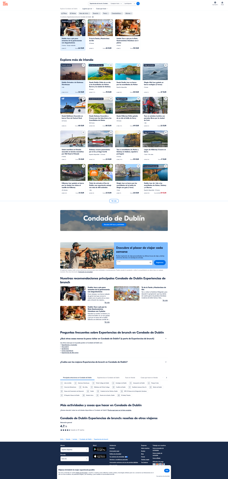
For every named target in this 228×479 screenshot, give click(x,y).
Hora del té (65, 347)
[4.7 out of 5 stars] (65, 430)
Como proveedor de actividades (158, 449)
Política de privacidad (115, 454)
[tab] (77, 377)
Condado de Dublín (86, 439)
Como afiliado (156, 458)
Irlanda (68, 439)
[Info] (92, 17)
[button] (73, 35)
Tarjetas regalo (145, 459)
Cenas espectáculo (67, 351)
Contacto (112, 448)
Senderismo (65, 349)
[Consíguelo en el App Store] (99, 456)
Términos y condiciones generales (119, 459)
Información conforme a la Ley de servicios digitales (124, 462)
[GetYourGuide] (5, 3)
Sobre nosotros (145, 448)
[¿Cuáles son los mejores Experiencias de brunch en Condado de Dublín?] (166, 362)
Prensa (143, 456)
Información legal (114, 451)
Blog (142, 454)
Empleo (143, 451)
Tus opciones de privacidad (117, 456)
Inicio (62, 439)
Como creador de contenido (157, 454)
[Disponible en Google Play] (99, 449)
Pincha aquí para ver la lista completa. (119, 410)
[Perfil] (222, 2)
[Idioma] (215, 2)
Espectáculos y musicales (69, 345)
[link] (73, 35)
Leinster (74, 439)
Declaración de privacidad (85, 272)
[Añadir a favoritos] (83, 21)
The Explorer (144, 462)
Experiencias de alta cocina (70, 352)
